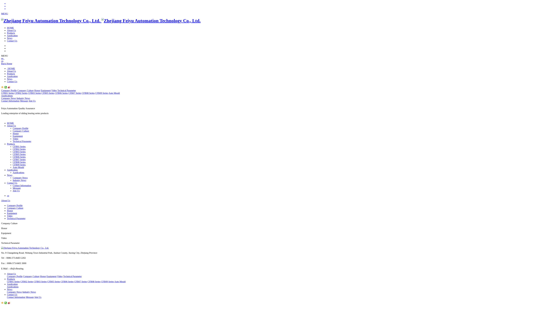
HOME (10, 28)
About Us (11, 30)
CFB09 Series (101, 93)
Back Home (6, 63)
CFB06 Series (61, 93)
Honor (37, 90)
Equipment (46, 90)
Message (24, 101)
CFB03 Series (34, 93)
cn (2, 61)
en (2, 58)
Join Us (32, 101)
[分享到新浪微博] (9, 87)
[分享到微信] (5, 87)
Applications (7, 95)
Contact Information (10, 101)
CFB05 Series (47, 93)
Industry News (23, 98)
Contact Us (12, 41)
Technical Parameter (66, 90)
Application (12, 35)
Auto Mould (114, 93)
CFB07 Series (74, 93)
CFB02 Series (21, 93)
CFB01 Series (7, 93)
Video (54, 90)
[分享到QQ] (2, 87)
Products (11, 33)
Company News (8, 98)
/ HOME (11, 68)
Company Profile (9, 90)
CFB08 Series (88, 93)
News (9, 38)
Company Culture (25, 90)
